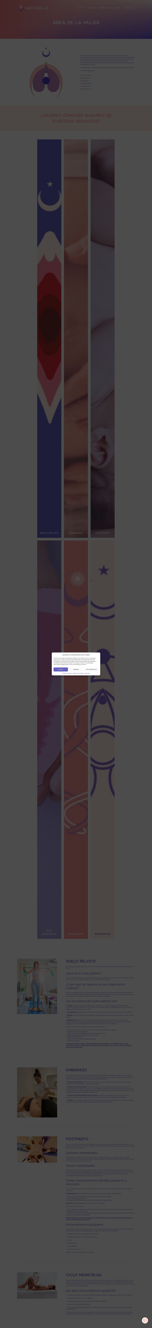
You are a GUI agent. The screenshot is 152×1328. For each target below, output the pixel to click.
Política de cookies (67, 673)
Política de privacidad (78, 673)
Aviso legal (87, 673)
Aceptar (60, 669)
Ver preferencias (91, 669)
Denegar (76, 669)
